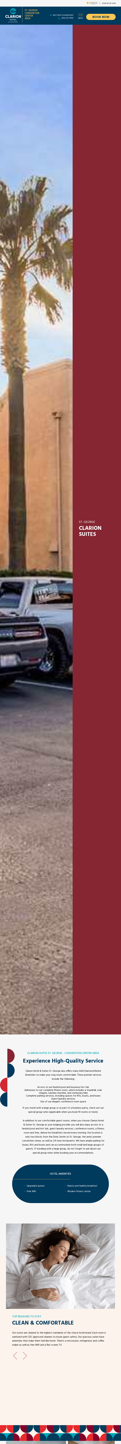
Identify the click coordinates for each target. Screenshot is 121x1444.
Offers (67, 28)
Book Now (100, 17)
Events (79, 28)
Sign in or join (109, 3)
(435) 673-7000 (67, 18)
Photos (54, 28)
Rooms (41, 28)
